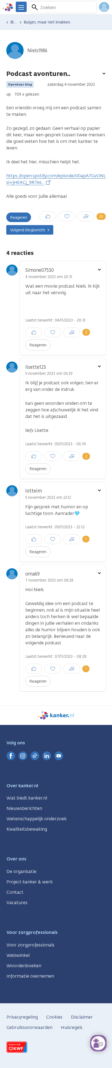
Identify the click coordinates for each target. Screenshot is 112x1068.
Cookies (54, 1017)
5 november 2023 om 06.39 (49, 373)
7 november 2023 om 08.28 (49, 580)
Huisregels (71, 1027)
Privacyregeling (22, 1017)
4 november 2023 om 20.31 (48, 276)
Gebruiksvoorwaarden (29, 1027)
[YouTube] (58, 755)
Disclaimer (82, 1017)
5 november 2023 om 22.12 (48, 497)
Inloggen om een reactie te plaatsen (71, 214)
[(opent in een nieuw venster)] (11, 755)
